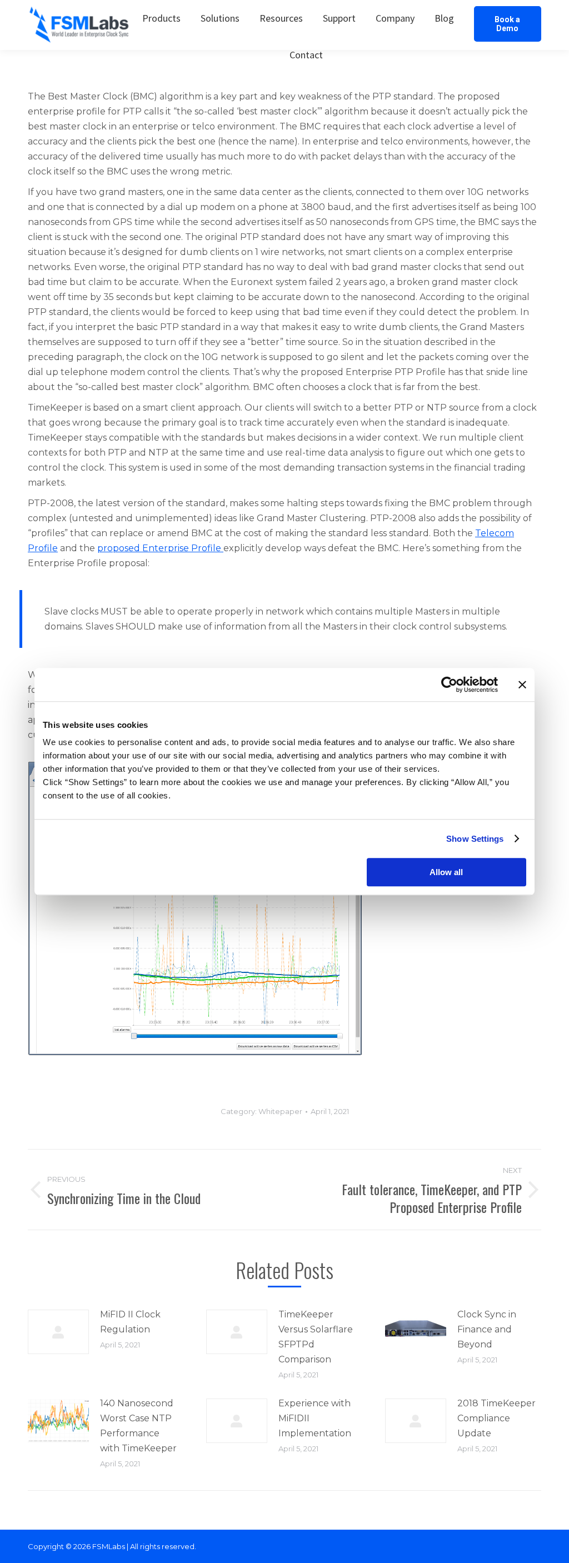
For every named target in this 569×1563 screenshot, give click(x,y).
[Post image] (58, 1332)
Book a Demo (507, 24)
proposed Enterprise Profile (160, 548)
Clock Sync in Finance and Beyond (486, 1329)
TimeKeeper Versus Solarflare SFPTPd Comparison (315, 1337)
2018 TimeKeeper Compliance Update (496, 1418)
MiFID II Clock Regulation (130, 1322)
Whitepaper (280, 1111)
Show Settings (474, 838)
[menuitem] (161, 18)
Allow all (446, 872)
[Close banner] (522, 684)
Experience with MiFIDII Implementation (314, 1418)
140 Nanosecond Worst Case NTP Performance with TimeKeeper (138, 1426)
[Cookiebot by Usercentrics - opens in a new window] (449, 684)
